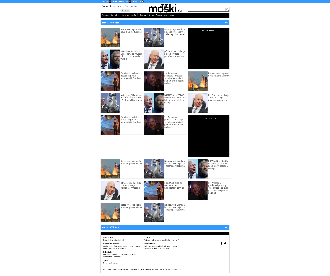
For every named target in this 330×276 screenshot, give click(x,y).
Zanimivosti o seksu (151, 248)
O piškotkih (176, 269)
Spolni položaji (160, 246)
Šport (151, 15)
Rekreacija (123, 246)
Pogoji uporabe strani (149, 269)
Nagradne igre (164, 269)
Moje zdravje (113, 246)
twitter (127, 10)
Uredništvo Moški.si (120, 269)
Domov (105, 15)
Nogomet (107, 263)
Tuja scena (148, 240)
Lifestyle (142, 15)
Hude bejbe (164, 248)
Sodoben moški (129, 15)
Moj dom (127, 254)
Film (179, 240)
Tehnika (115, 254)
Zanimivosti (119, 240)
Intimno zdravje (173, 246)
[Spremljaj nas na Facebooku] (222, 243)
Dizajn (121, 254)
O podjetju (107, 269)
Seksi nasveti (149, 246)
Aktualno (115, 15)
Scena (159, 15)
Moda (105, 246)
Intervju (174, 240)
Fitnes (130, 246)
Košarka (114, 263)
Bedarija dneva (109, 240)
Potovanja (107, 254)
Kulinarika (122, 248)
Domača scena (158, 240)
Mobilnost (117, 256)
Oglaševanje (134, 269)
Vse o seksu (169, 15)
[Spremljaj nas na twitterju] (225, 243)
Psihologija (113, 248)
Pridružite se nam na (119, 6)
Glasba (167, 240)
